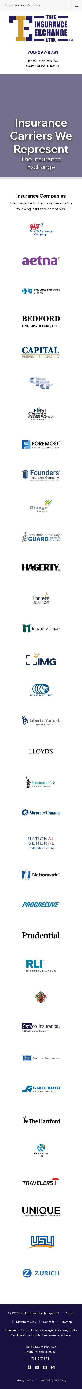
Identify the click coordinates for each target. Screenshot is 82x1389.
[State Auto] (41, 1089)
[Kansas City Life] (41, 690)
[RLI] (41, 966)
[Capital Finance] (41, 352)
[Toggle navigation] (76, 5)
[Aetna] (41, 260)
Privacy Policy (24, 1380)
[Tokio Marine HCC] (41, 1150)
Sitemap (66, 1322)
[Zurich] (41, 1273)
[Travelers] (41, 1181)
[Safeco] (41, 1027)
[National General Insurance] (41, 843)
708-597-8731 (41, 1358)
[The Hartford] (41, 1119)
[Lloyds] (41, 751)
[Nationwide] (41, 874)
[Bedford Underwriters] (41, 322)
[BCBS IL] (41, 291)
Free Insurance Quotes (21, 5)
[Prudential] (41, 935)
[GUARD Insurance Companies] (41, 536)
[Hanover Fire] (41, 598)
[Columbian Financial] (41, 383)
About (70, 1313)
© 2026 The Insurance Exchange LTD (33, 1313)
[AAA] (41, 230)
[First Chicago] (41, 414)
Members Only (26, 1322)
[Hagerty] (41, 567)
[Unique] (41, 1211)
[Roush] (41, 997)
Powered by (53, 1380)
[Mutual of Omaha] (41, 813)
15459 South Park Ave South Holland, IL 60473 (41, 1349)
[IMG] (41, 659)
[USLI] (41, 1242)
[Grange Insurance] (41, 506)
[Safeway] (41, 1058)
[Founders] (41, 475)
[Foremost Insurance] (41, 444)
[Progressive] (41, 905)
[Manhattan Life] (41, 782)
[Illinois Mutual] (41, 628)
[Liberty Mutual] (41, 720)
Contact (48, 1322)
